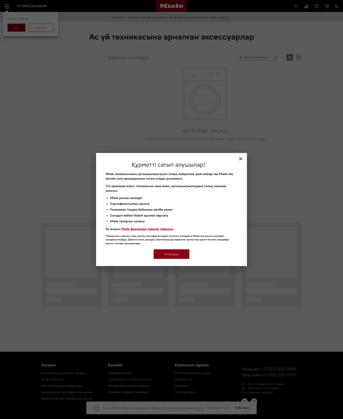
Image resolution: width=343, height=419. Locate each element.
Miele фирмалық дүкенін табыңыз (147, 229)
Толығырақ (171, 254)
